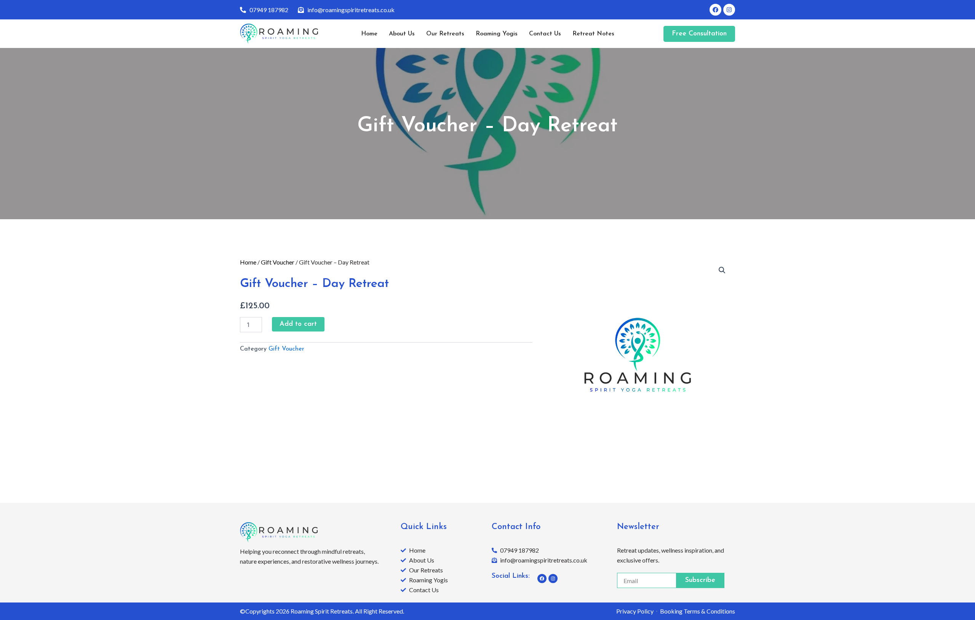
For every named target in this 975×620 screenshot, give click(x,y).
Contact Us (545, 34)
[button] (722, 270)
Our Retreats (445, 34)
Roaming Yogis (497, 34)
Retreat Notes (593, 34)
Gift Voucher (277, 262)
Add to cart (298, 324)
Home (369, 34)
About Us (402, 34)
